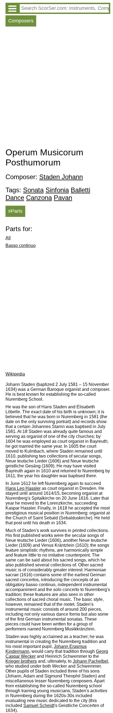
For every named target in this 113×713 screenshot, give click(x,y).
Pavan (63, 197)
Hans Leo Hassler (23, 488)
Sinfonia (57, 190)
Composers (20, 21)
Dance (14, 197)
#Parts (15, 211)
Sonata (33, 190)
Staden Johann (61, 177)
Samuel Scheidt (38, 705)
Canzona (39, 197)
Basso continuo (20, 245)
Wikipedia (15, 374)
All (8, 237)
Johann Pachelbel (90, 661)
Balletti (80, 190)
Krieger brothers (21, 661)
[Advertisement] (56, 88)
